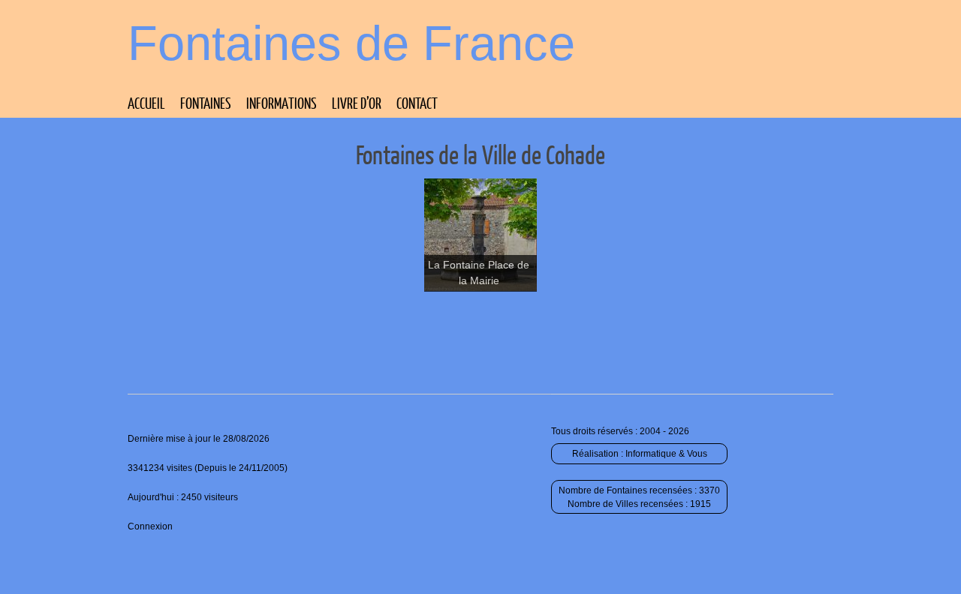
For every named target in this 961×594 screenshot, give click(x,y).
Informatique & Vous (666, 453)
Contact (417, 103)
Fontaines (205, 103)
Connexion (150, 526)
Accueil (146, 103)
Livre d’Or (356, 103)
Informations (281, 103)
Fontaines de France (351, 43)
